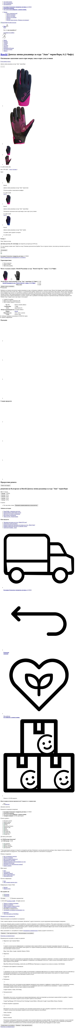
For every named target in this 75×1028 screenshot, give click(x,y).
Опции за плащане (8, 857)
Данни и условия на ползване (11, 903)
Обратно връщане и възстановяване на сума (15, 861)
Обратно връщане (10, 14)
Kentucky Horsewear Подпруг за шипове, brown (15, 526)
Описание (4, 287)
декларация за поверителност (30, 930)
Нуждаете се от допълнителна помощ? (13, 864)
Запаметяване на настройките (8, 1025)
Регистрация (7, 872)
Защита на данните (8, 904)
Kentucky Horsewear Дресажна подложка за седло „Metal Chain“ (19, 525)
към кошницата (7, 4)
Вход (5, 27)
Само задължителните (12, 933)
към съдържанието (8, 3)
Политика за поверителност (8, 935)
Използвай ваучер (8, 876)
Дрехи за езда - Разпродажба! (11, 516)
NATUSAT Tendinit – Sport (10, 527)
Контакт (8, 18)
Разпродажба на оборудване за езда (12, 512)
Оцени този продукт (5, 485)
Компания (6, 912)
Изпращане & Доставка (9, 860)
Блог (5, 881)
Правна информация (7, 317)
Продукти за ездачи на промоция (12, 514)
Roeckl (4, 54)
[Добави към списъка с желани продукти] (1, 252)
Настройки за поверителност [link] (11, 908)
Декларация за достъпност (10, 907)
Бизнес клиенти (7, 865)
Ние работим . (15, 9)
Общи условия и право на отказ (11, 906)
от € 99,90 (17, 7)
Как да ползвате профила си (11, 859)
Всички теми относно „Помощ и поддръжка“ (17, 20)
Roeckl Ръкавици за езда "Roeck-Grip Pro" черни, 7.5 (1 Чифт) (19, 283)
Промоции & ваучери (9, 863)
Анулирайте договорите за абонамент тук (14, 910)
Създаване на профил (9, 32)
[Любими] (5, 35)
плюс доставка (13, 169)
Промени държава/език (17, 898)
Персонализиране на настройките (26, 933)
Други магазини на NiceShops (11, 913)
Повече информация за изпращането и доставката (13, 257)
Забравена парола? (8, 873)
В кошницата (4, 250)
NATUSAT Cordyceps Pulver (10, 523)
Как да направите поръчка (10, 856)
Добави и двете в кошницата (7, 286)
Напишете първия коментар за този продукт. (26, 505)
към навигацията (8, 1)
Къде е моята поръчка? (9, 874)
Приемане (3, 933)
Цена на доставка (10, 16)
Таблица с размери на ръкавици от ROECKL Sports (14, 316)
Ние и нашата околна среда (10, 882)
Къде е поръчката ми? (11, 13)
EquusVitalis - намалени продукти (12, 511)
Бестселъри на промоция (10, 515)
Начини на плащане (11, 17)
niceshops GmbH (11, 901)
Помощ (5, 12)
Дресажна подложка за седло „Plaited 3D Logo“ (15, 522)
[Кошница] (39, 37)
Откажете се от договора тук (8, 916)
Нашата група (7, 888)
